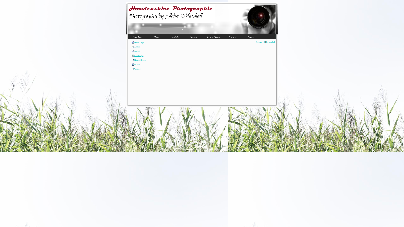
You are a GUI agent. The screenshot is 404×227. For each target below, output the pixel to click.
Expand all (271, 42)
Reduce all (260, 42)
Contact (137, 69)
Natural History (140, 60)
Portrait (137, 64)
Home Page (139, 42)
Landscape (138, 55)
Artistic (137, 51)
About (137, 47)
